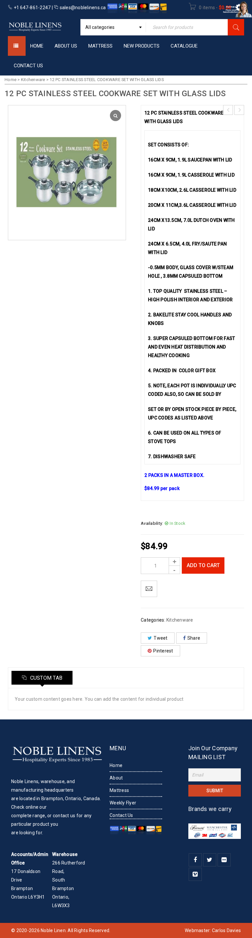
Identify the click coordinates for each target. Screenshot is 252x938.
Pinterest (163, 650)
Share (193, 638)
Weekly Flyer (123, 802)
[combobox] (113, 27)
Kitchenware (33, 79)
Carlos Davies (226, 930)
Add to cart (203, 565)
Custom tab (45, 678)
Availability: (152, 523)
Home (10, 79)
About (116, 777)
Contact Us (121, 815)
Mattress (119, 790)
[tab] (42, 678)
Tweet (160, 638)
